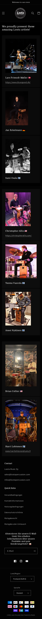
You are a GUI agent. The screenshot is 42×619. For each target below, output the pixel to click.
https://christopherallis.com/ (18, 235)
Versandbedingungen (13, 495)
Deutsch (20, 593)
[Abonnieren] (34, 551)
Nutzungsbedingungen (14, 506)
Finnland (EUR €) (19, 579)
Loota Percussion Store (17, 615)
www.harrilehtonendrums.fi (18, 451)
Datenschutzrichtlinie (13, 512)
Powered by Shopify (29, 615)
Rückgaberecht (10, 518)
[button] (3, 13)
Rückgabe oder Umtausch (15, 524)
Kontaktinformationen (14, 501)
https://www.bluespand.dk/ (17, 82)
